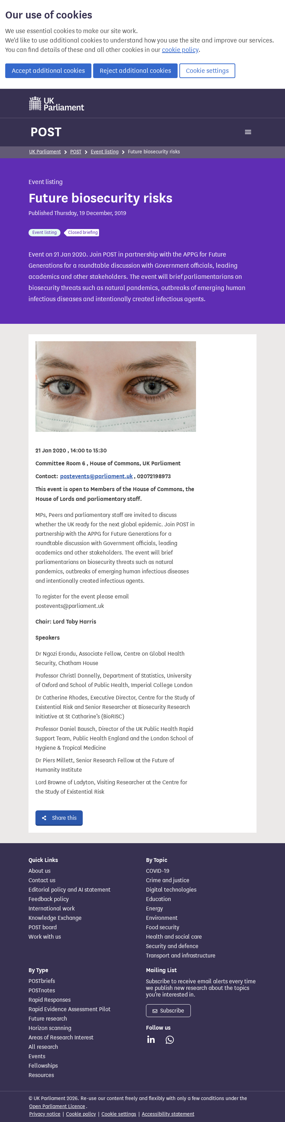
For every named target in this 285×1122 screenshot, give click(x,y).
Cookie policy (81, 1114)
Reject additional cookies (135, 71)
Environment (162, 918)
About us (39, 871)
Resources (41, 1075)
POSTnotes (41, 990)
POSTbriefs (41, 981)
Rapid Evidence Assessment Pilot (69, 1009)
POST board (42, 927)
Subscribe (171, 1010)
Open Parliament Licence (57, 1106)
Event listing (105, 152)
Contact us (41, 880)
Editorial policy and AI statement (69, 890)
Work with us (44, 937)
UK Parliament (45, 152)
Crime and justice (167, 880)
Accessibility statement (168, 1114)
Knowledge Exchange (55, 918)
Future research (47, 1019)
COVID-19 (157, 871)
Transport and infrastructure (180, 956)
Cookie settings (207, 71)
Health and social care (174, 937)
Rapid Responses (49, 1000)
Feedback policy (48, 899)
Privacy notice (44, 1114)
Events (36, 1056)
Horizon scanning (49, 1028)
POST (46, 132)
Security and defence (172, 946)
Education (158, 899)
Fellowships (43, 1066)
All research (43, 1047)
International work (51, 909)
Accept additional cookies (48, 71)
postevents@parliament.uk (96, 476)
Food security (162, 927)
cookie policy (180, 50)
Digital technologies (171, 890)
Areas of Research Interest (60, 1038)
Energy (154, 909)
